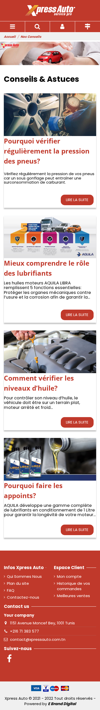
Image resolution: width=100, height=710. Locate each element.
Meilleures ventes (73, 595)
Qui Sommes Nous (24, 576)
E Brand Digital (62, 703)
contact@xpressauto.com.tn (37, 639)
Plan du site (18, 583)
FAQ (10, 590)
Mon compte (69, 576)
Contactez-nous (23, 597)
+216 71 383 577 (24, 631)
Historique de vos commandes (73, 586)
